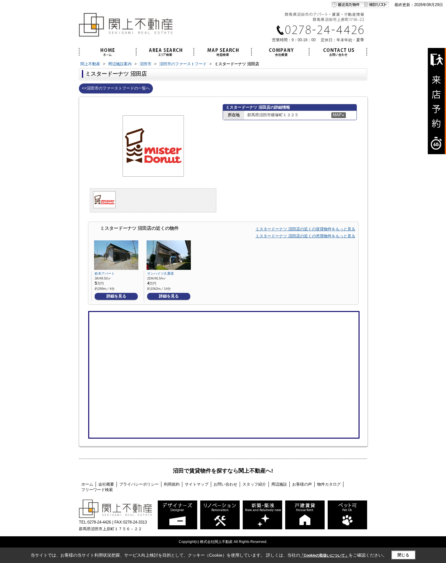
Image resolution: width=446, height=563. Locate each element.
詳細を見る (116, 296)
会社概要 (106, 484)
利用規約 (172, 484)
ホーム (87, 484)
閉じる (403, 555)
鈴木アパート (105, 273)
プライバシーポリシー (139, 484)
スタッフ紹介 (254, 484)
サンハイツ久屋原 (160, 273)
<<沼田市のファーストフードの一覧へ (116, 88)
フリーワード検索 (97, 489)
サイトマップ (196, 484)
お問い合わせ (225, 484)
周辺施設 (279, 484)
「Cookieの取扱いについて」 (324, 555)
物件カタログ (329, 484)
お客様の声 (302, 484)
